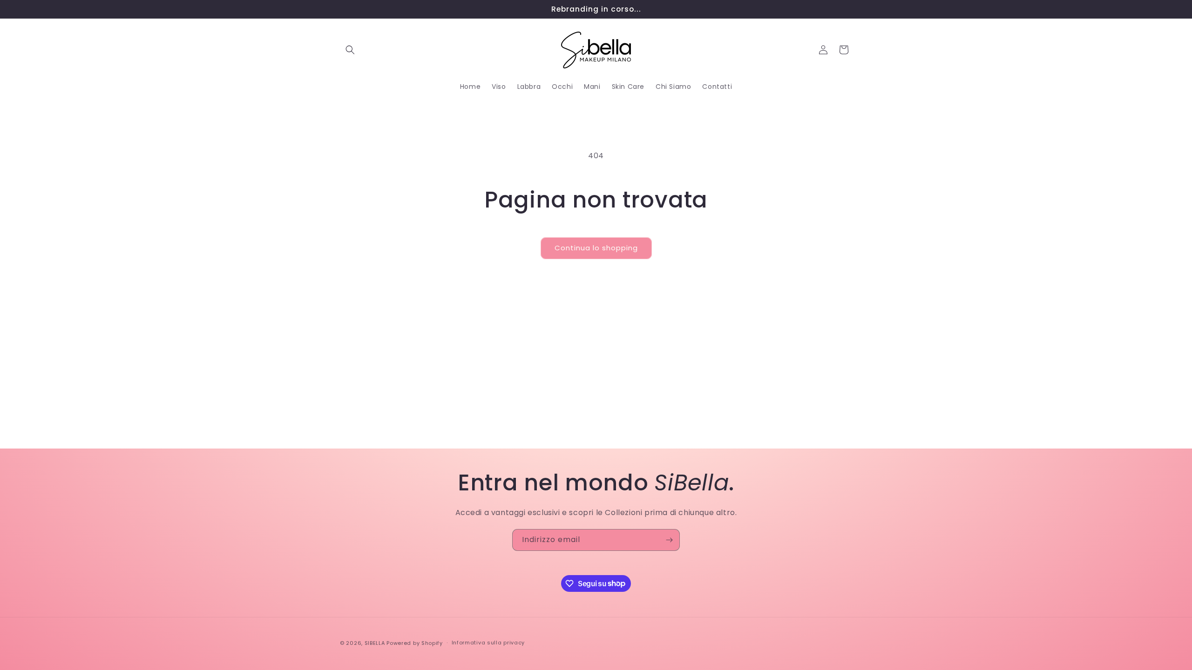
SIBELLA (375, 643)
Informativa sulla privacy (488, 642)
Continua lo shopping (596, 248)
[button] (350, 50)
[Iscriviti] (669, 540)
